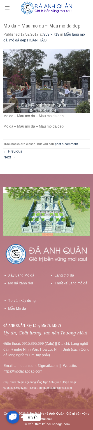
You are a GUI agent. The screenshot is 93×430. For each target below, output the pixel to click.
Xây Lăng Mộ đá (21, 275)
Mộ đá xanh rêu (20, 283)
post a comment (66, 144)
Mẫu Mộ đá (17, 308)
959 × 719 (51, 34)
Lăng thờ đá (64, 275)
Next (9, 157)
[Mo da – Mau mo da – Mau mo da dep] (46, 80)
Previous (12, 151)
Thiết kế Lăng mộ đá (71, 283)
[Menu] (7, 7)
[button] (12, 417)
